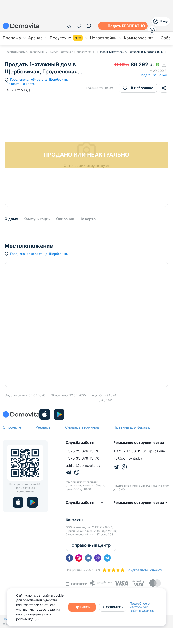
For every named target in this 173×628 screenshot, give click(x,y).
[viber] (97, 558)
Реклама (43, 427)
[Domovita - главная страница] (21, 25)
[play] (59, 414)
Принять (82, 607)
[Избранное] (79, 26)
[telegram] (107, 558)
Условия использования (153, 383)
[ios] (44, 414)
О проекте (12, 427)
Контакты (74, 519)
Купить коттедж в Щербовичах (70, 51)
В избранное (142, 88)
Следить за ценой (153, 75)
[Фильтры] (69, 26)
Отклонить (113, 607)
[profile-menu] (152, 30)
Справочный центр (91, 545)
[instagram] (78, 558)
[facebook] (69, 558)
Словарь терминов (82, 427)
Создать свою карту (61, 382)
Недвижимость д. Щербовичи (24, 51)
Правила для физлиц (132, 427)
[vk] (88, 558)
